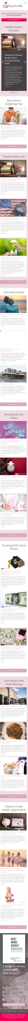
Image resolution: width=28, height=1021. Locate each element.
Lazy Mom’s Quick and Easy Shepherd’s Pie (10, 742)
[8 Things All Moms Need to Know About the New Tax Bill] (13, 115)
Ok (10, 1019)
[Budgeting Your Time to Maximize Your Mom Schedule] (13, 821)
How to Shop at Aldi (7, 384)
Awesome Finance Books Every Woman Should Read (11, 179)
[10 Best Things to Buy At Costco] (13, 696)
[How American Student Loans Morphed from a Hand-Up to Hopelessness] (13, 560)
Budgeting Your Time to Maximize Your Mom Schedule (12, 833)
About (5, 1011)
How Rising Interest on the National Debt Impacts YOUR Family (13, 219)
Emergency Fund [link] (9, 356)
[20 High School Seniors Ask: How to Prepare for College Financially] (13, 636)
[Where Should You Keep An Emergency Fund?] (13, 339)
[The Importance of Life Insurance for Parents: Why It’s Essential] (13, 247)
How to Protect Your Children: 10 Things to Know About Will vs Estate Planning (13, 870)
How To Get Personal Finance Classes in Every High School (13, 610)
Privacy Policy (21, 1011)
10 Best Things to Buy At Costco (11, 706)
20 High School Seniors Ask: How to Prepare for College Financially (12, 648)
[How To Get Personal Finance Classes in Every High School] (13, 598)
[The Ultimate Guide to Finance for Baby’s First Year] (13, 894)
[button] (3, 62)
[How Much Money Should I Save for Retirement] (13, 304)
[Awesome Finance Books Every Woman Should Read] (13, 168)
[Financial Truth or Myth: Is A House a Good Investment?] (13, 503)
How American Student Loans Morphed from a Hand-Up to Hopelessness (11, 572)
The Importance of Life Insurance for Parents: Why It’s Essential (13, 258)
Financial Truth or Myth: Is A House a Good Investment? (13, 514)
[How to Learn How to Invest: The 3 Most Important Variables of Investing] (13, 429)
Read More (7, 86)
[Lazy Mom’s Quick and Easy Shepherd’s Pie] (13, 730)
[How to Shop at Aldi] (13, 373)
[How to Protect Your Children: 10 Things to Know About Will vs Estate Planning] (13, 858)
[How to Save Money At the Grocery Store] (13, 765)
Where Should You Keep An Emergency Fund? (10, 350)
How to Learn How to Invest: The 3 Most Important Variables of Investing (12, 441)
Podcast (14, 1011)
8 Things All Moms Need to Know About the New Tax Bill (12, 127)
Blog (10, 1011)
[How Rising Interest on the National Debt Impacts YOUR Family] (13, 207)
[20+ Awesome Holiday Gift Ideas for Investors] (13, 466)
